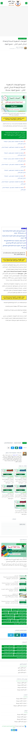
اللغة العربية (14, 620)
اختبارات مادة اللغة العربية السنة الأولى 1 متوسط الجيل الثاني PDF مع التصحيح (15, 560)
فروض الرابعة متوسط (21, 719)
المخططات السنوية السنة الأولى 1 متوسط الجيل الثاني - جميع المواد (9, 590)
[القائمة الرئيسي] (26, 3)
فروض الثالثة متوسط (21, 714)
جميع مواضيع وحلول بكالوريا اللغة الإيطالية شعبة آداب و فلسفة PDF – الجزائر (14, 232)
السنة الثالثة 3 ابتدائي (21, 649)
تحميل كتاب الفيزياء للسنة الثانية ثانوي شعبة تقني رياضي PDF (14, 246)
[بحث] (2, 3)
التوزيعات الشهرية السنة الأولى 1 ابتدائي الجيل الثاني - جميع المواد (20, 512)
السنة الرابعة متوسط (21, 657)
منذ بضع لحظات (23, 477)
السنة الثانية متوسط (8, 651)
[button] (20, 448)
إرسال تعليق (22, 524)
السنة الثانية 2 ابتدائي (21, 651)
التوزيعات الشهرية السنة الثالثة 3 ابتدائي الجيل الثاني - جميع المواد (21, 497)
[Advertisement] (14, 21)
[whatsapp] (17, 635)
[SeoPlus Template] (25, 726)
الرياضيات (5, 612)
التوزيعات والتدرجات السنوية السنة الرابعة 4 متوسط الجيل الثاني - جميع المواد (9, 602)
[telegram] (11, 635)
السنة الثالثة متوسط (8, 649)
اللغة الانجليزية (23, 620)
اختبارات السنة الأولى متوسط (19, 609)
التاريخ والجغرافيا (6, 609)
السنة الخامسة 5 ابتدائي (21, 654)
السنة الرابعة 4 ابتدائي (8, 654)
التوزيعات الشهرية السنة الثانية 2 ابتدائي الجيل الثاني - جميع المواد (8, 497)
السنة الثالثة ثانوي (22, 670)
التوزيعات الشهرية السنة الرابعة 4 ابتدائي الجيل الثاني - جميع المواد (8, 481)
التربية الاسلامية (22, 612)
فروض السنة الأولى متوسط (20, 623)
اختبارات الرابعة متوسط (21, 703)
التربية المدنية (13, 612)
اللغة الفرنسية (6, 620)
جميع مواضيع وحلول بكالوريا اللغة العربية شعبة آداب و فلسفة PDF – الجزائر (10, 596)
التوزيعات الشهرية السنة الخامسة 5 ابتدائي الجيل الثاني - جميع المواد (21, 481)
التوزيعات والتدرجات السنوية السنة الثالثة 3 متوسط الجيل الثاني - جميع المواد (10, 584)
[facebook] (24, 635)
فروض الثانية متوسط (21, 716)
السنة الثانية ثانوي (22, 672)
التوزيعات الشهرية (22, 38)
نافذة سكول (15, 455)
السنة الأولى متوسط (9, 615)
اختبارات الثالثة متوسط (21, 698)
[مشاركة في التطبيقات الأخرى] (8, 448)
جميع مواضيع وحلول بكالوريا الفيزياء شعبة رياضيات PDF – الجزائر (14, 237)
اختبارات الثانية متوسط (21, 700)
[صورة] (23, 577)
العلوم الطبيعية (22, 618)
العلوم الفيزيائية (10, 618)
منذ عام (24, 557)
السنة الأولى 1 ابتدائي (21, 646)
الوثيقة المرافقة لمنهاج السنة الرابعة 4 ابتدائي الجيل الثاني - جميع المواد (10, 578)
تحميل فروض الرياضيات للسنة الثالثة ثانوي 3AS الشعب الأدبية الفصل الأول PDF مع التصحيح (15, 242)
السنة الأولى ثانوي (22, 615)
